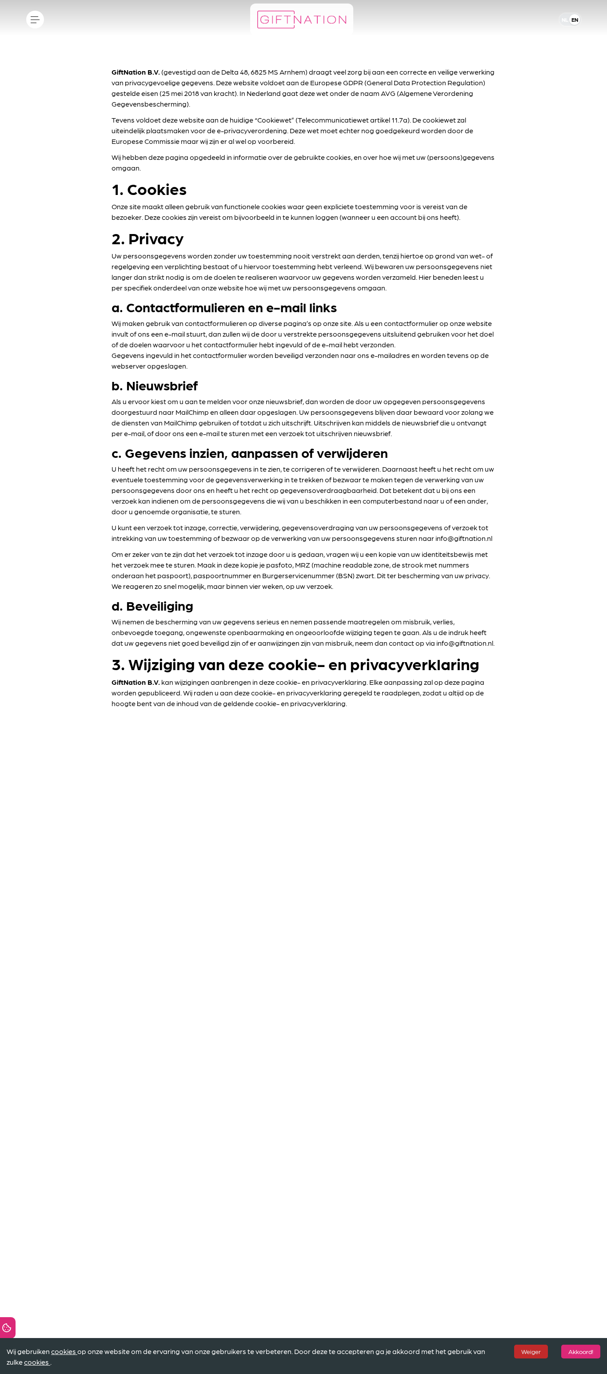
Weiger (531, 1351)
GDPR (353, 82)
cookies (63, 1351)
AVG (388, 93)
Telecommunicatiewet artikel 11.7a (352, 119)
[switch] (570, 19)
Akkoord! (580, 1351)
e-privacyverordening (252, 130)
